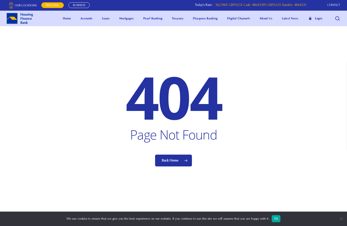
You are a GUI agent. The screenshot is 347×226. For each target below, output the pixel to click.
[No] (341, 218)
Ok (276, 218)
